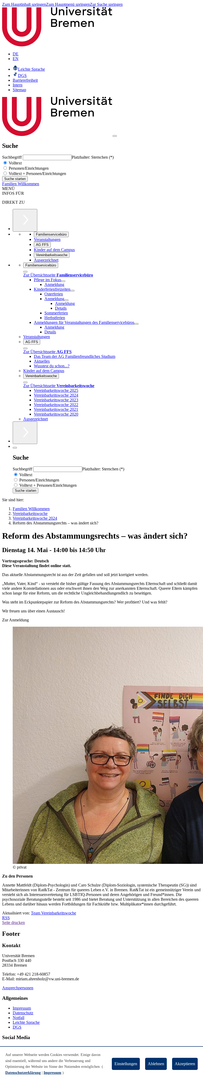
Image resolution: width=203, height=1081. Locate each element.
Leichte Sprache (26, 1022)
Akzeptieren (185, 1063)
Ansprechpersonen (17, 988)
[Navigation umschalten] (115, 136)
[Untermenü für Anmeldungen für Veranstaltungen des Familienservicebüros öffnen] (136, 324)
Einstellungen (125, 1063)
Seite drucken (13, 922)
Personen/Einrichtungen (28, 168)
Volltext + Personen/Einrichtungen (37, 173)
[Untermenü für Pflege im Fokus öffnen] (63, 281)
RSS (6, 918)
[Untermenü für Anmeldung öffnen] (66, 300)
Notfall (18, 1017)
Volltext (15, 163)
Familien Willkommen (20, 184)
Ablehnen (156, 1063)
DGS (17, 1027)
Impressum (22, 1008)
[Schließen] (25, 271)
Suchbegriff (12, 157)
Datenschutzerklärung (23, 1073)
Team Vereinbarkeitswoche (53, 913)
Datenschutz (23, 1013)
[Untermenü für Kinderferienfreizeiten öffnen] (72, 290)
